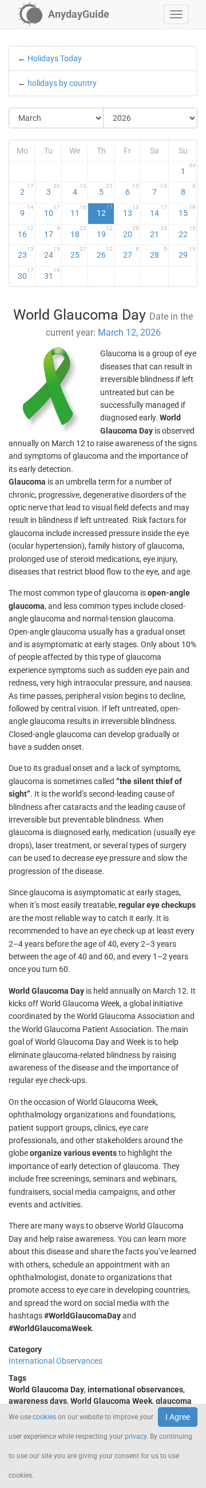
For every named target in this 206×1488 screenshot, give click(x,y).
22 (187, 232)
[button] (176, 14)
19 (105, 232)
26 (105, 252)
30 (26, 274)
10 (52, 211)
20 (131, 232)
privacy (135, 1436)
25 (78, 252)
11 (78, 211)
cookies (44, 1417)
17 (52, 232)
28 (158, 252)
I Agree (177, 1417)
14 (158, 211)
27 (131, 252)
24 (52, 252)
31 (52, 274)
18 (78, 232)
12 (105, 211)
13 (131, 211)
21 (158, 232)
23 (26, 252)
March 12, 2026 (129, 332)
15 (187, 211)
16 (26, 232)
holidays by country (62, 83)
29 (187, 252)
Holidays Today (54, 58)
